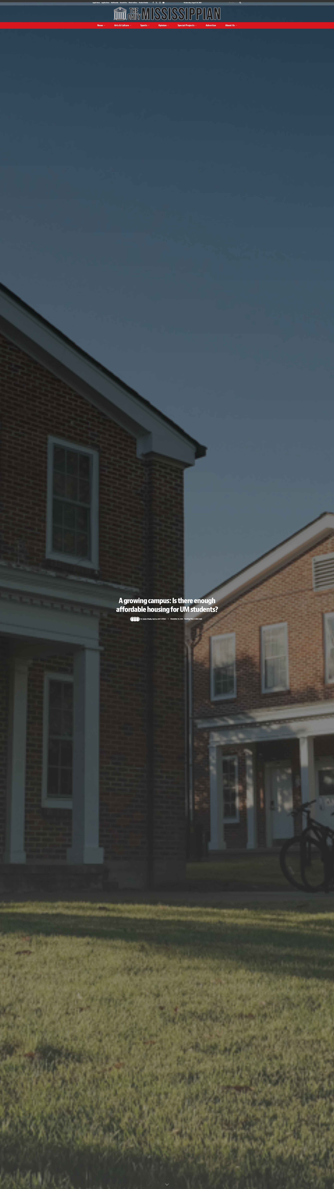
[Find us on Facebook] (153, 2)
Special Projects (186, 25)
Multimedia (114, 3)
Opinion (162, 25)
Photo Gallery (133, 3)
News (100, 25)
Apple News (96, 3)
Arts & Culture (121, 25)
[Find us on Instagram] (160, 2)
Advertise (211, 25)
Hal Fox (154, 619)
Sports (143, 25)
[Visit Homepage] (167, 13)
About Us (230, 25)
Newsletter (123, 3)
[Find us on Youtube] (163, 2)
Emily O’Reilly (147, 619)
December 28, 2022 (177, 619)
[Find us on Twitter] (156, 2)
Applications (105, 3)
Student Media (143, 3)
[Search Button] (239, 2)
